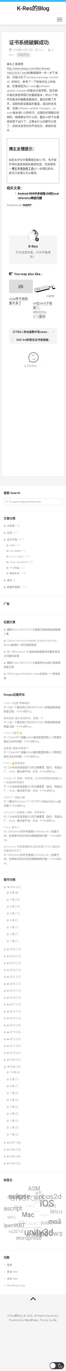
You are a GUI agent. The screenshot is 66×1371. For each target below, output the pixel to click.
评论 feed (12, 1278)
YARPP (27, 205)
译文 (9, 580)
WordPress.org (16, 1285)
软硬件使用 (13, 587)
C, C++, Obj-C (17, 556)
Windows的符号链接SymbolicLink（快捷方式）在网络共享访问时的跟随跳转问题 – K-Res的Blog (33, 835)
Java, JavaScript (19, 562)
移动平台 (23, 55)
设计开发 (12, 539)
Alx (54, 1320)
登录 (9, 1264)
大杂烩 (11, 525)
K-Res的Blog (33, 8)
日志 (9, 532)
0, (41, 50)
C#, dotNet (15, 550)
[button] (57, 1365)
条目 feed (12, 1271)
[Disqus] (33, 419)
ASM (12, 545)
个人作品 (14, 567)
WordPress (31, 1320)
